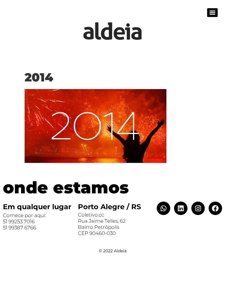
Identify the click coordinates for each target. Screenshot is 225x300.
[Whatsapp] (163, 208)
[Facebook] (215, 208)
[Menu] (212, 12)
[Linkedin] (181, 208)
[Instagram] (198, 208)
